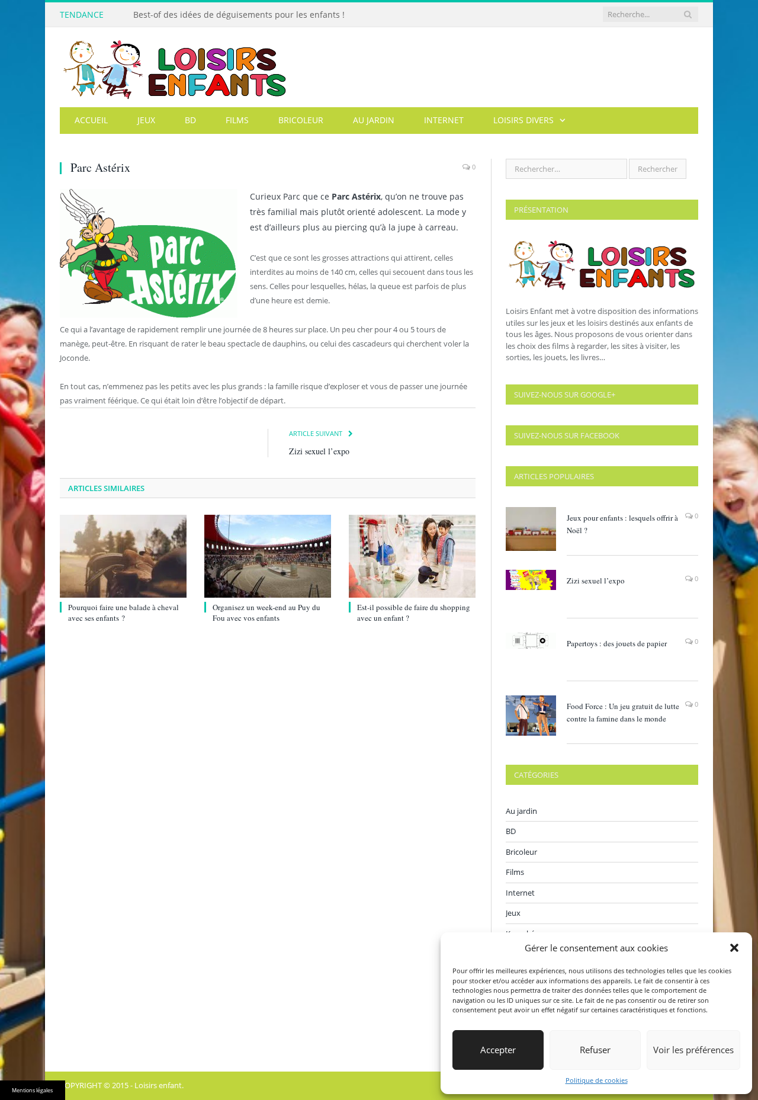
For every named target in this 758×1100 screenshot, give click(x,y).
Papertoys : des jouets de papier (617, 643)
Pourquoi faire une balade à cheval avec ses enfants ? (123, 612)
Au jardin (373, 120)
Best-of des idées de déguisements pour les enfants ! (239, 14)
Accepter (498, 1050)
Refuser (595, 1050)
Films (237, 120)
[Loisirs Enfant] (175, 67)
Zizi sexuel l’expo (319, 451)
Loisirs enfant (158, 1085)
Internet (444, 120)
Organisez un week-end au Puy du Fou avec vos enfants (266, 612)
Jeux (146, 120)
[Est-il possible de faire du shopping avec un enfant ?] (412, 556)
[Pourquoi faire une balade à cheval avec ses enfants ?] (123, 556)
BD (190, 120)
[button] (734, 948)
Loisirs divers (523, 120)
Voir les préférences (693, 1050)
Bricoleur (300, 120)
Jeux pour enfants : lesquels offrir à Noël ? (622, 523)
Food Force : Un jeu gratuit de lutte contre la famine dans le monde (623, 712)
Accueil (91, 120)
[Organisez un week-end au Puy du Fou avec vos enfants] (267, 556)
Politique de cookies (597, 1080)
